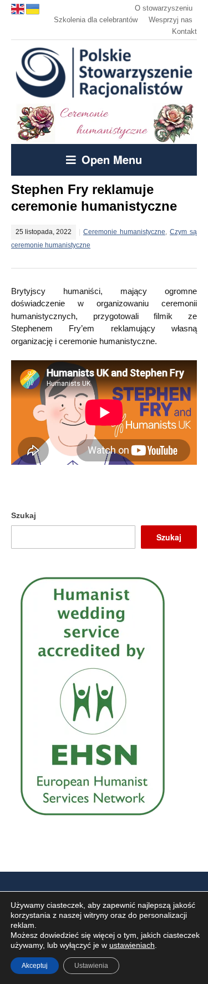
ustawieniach (132, 945)
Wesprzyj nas (170, 20)
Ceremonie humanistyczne (124, 232)
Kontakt (184, 31)
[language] (18, 8)
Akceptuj (35, 966)
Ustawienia (91, 966)
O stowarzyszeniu (163, 8)
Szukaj (23, 515)
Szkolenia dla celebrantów (96, 20)
